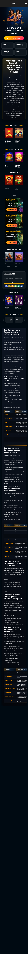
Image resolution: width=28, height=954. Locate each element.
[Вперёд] (24, 132)
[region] (14, 136)
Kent (14, 3)
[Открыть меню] (26, 3)
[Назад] (3, 132)
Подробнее (14, 282)
